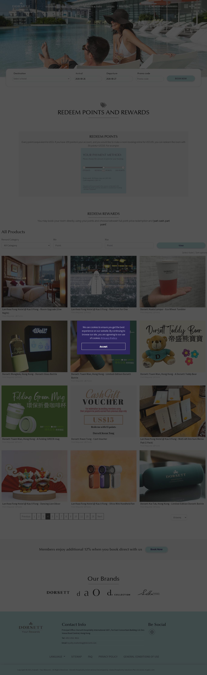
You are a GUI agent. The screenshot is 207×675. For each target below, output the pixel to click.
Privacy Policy (109, 338)
